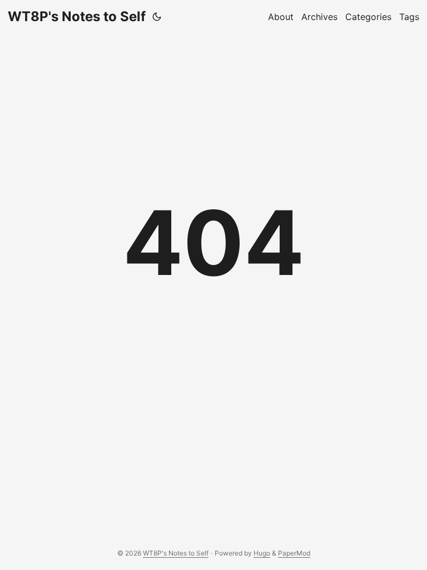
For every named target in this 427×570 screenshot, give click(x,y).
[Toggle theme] (156, 16)
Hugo (262, 553)
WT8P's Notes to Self (77, 16)
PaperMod (294, 553)
